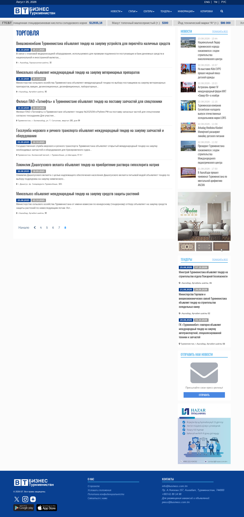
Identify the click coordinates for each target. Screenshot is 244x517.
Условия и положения (99, 490)
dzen (32, 499)
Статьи (132, 11)
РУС (223, 2)
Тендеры (186, 259)
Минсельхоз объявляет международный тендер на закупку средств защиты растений (77, 193)
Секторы (148, 11)
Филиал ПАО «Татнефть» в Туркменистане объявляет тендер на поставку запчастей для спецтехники (89, 101)
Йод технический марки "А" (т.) (191, 22)
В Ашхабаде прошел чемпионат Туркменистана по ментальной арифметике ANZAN (212, 178)
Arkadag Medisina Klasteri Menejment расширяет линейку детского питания (211, 132)
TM (215, 2)
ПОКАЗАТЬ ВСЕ (220, 31)
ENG (207, 2)
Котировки (207, 11)
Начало (23, 227)
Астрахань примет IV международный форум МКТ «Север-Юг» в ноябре (212, 91)
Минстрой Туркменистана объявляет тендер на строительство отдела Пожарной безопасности (203, 274)
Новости (186, 31)
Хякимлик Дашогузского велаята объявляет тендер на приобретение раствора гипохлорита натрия (87, 164)
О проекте (94, 486)
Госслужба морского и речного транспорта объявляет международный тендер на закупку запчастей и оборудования (90, 132)
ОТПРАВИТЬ (204, 395)
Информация (185, 11)
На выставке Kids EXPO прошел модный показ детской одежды (209, 73)
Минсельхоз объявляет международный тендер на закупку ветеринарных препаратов (78, 72)
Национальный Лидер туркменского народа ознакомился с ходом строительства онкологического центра (210, 50)
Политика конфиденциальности (106, 494)
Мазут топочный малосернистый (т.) (128, 22)
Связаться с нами (97, 498)
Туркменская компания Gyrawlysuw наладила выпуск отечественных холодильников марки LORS (212, 111)
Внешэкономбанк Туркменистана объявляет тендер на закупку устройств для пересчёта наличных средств (93, 43)
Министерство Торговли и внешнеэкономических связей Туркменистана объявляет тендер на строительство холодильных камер (203, 300)
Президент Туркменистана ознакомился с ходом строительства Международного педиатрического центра (211, 154)
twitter (17, 499)
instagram (25, 499)
